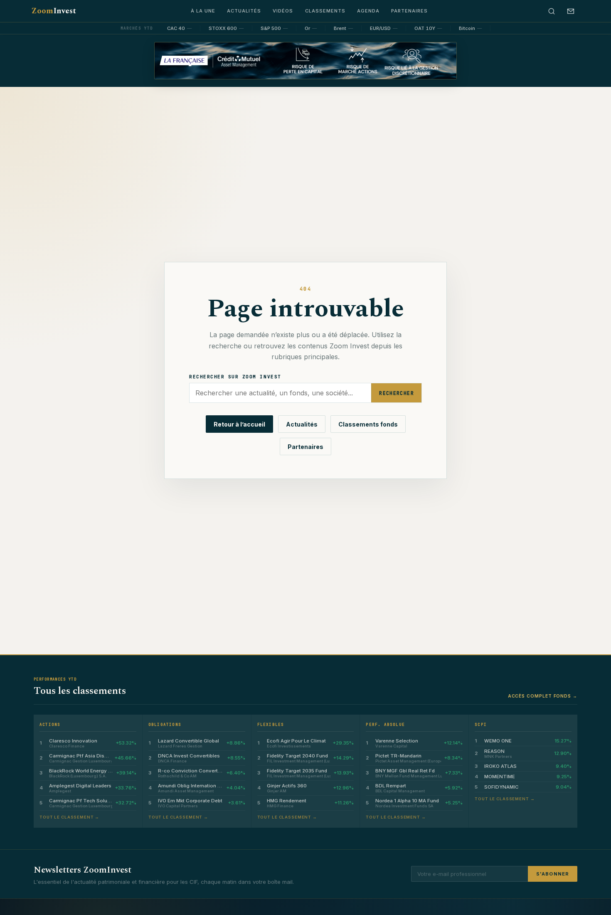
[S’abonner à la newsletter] (571, 11)
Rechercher (396, 393)
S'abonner (552, 874)
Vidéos (283, 11)
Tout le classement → (69, 817)
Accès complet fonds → (542, 695)
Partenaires (409, 11)
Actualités (244, 11)
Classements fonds (368, 424)
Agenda (368, 11)
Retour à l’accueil (239, 424)
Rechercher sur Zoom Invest (235, 377)
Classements (325, 11)
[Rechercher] (551, 11)
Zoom (53, 11)
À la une (203, 11)
